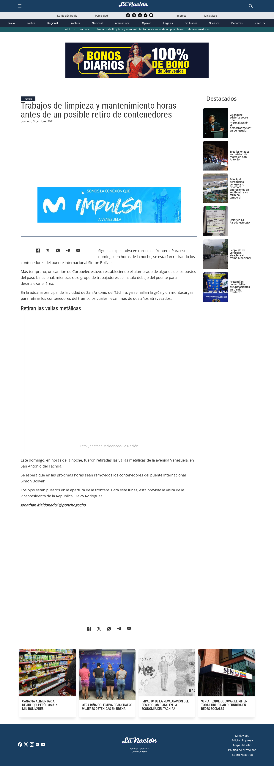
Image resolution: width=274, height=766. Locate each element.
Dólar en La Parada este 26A (240, 221)
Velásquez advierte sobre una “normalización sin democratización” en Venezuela (240, 122)
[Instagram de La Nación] (140, 16)
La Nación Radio (67, 15)
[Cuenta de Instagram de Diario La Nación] (32, 746)
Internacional (122, 23)
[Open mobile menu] (19, 5)
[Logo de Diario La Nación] (139, 741)
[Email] (78, 250)
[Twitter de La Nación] (134, 16)
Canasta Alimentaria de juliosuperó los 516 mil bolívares (39, 705)
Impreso (181, 15)
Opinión (146, 23)
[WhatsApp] (58, 250)
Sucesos (214, 23)
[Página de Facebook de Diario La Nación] (20, 745)
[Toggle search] (250, 6)
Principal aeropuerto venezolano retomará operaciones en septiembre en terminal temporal (239, 188)
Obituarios (191, 23)
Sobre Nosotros (242, 754)
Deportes (236, 23)
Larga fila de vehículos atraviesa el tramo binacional (240, 254)
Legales (168, 23)
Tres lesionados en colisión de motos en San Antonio (239, 155)
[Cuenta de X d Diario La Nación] (26, 746)
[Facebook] (38, 250)
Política (31, 23)
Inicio (11, 23)
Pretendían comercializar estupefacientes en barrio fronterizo (240, 287)
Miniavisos (210, 15)
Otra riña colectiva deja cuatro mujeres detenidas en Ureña (107, 707)
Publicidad (101, 15)
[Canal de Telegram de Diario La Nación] (145, 16)
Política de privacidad (242, 750)
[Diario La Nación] (133, 5)
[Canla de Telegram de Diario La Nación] (37, 745)
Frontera (75, 23)
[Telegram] (68, 250)
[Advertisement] (109, 150)
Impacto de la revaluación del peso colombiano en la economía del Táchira (165, 705)
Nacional (97, 23)
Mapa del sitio (242, 745)
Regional (52, 23)
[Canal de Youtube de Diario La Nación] (151, 16)
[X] (48, 250)
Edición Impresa (242, 740)
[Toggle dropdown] (264, 23)
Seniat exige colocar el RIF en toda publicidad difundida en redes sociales (224, 705)
